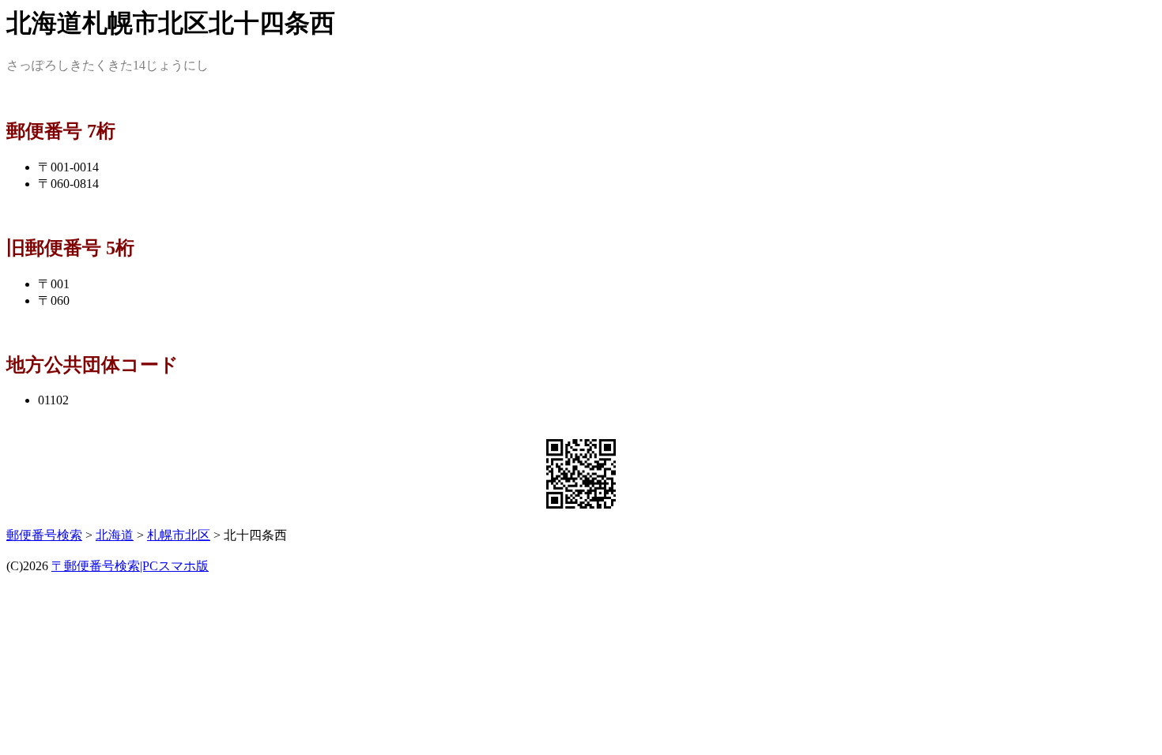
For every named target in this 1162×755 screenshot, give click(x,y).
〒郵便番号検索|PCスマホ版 (130, 566)
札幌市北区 (178, 535)
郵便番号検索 (44, 535)
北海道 (115, 535)
